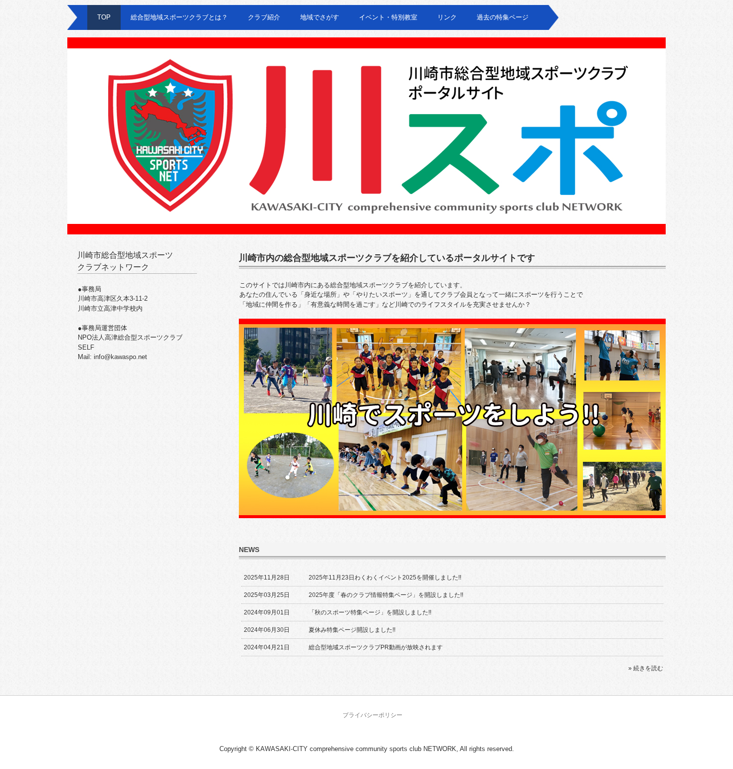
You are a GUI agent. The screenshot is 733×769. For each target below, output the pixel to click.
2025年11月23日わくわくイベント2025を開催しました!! (385, 577)
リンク (447, 17)
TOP (104, 17)
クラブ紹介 (264, 17)
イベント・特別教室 (388, 17)
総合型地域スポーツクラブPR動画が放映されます (376, 647)
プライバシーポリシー (372, 715)
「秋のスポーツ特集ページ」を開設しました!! (370, 612)
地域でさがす (319, 17)
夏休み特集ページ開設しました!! (352, 629)
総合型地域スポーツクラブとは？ (179, 17)
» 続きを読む (645, 668)
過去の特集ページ (503, 17)
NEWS (249, 550)
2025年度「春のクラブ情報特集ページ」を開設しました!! (386, 594)
